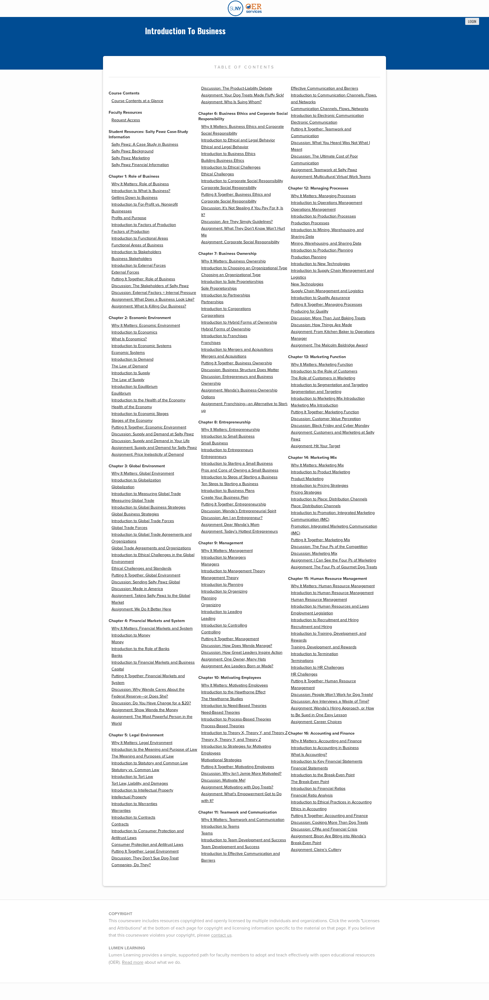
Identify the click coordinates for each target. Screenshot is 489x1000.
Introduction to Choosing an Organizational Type (244, 268)
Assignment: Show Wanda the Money (144, 709)
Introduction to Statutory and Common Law (149, 763)
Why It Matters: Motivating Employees (234, 685)
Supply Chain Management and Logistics (327, 291)
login (472, 21)
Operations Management (313, 209)
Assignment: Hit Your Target (315, 446)
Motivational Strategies (221, 760)
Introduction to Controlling (224, 625)
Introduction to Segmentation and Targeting (329, 384)
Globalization (122, 487)
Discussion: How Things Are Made (321, 324)
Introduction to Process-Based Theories (236, 719)
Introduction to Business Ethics (228, 153)
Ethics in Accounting (309, 809)
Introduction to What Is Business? (140, 190)
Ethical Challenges (217, 174)
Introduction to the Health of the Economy (148, 400)
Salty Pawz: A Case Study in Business (144, 144)
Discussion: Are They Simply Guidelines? (237, 221)
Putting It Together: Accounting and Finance (329, 815)
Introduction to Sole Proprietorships (232, 281)
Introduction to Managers (223, 557)
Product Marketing (307, 478)
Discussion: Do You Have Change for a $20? (151, 703)
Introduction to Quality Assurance (320, 297)
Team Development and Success (230, 846)
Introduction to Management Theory (233, 571)
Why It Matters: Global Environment (142, 473)
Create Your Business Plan (224, 497)
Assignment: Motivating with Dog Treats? (237, 787)
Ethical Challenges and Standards (141, 568)
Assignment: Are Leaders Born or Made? (237, 666)
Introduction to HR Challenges (317, 667)
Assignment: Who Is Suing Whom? (231, 102)
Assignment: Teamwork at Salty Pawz (324, 169)
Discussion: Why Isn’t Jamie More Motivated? (241, 773)
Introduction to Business (185, 30)
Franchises (211, 342)
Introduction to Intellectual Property (142, 790)
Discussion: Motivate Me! (223, 780)
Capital (117, 669)
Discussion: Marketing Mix (314, 553)
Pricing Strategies (306, 492)
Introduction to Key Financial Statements (327, 761)
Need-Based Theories (220, 712)
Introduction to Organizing (224, 591)
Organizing (211, 605)
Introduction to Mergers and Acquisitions (237, 349)
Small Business (214, 443)
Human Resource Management (319, 599)
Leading (208, 618)
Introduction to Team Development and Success (243, 840)
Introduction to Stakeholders (136, 252)
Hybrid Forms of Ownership (225, 329)
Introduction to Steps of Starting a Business (239, 477)
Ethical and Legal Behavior (224, 147)
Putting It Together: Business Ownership (236, 363)
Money (117, 642)
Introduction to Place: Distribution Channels (329, 499)
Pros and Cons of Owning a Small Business (239, 470)
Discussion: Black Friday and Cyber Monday (330, 425)
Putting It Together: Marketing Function (325, 412)
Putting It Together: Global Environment (145, 575)
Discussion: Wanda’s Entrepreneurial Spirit (238, 511)
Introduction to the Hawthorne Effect (233, 692)
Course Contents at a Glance (137, 100)
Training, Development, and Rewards (324, 647)
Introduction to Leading (221, 611)
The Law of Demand (129, 366)
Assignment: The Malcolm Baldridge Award (329, 345)
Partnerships (212, 302)
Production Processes (310, 223)
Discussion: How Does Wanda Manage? (236, 645)
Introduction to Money (130, 635)
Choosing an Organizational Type (231, 274)
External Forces (125, 272)
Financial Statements (309, 768)
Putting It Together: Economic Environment (148, 427)
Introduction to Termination (314, 653)
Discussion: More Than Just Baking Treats (328, 318)
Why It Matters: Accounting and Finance (326, 741)
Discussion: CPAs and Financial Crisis (324, 829)
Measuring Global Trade (132, 500)
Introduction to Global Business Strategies (148, 507)
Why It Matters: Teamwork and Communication (242, 819)
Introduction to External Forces (138, 265)
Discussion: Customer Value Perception (326, 418)
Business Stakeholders (131, 258)
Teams (207, 833)
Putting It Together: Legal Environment (145, 851)
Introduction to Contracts (133, 817)
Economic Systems (128, 352)
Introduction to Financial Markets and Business (153, 662)
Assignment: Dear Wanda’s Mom (230, 524)
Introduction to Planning (222, 584)
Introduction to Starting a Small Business (237, 463)
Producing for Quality (309, 311)
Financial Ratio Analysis (312, 795)
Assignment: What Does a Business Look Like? (152, 299)
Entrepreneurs (214, 456)
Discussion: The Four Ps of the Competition (329, 546)
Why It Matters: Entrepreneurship (230, 429)
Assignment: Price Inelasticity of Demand (147, 454)
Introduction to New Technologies (320, 263)
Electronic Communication (314, 122)
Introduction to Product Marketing (320, 472)
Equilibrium (121, 393)
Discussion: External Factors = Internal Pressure (153, 292)
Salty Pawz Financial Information (140, 164)
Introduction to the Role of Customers (324, 371)
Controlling (210, 632)
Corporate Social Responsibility (228, 187)
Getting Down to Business (134, 197)
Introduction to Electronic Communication (327, 115)
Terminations (302, 660)
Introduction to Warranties (134, 803)
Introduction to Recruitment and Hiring (325, 620)
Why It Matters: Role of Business (140, 184)
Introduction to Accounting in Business (325, 747)
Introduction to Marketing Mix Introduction (328, 398)
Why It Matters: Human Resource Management (333, 586)
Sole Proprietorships (219, 288)
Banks (117, 655)
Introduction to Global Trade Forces (142, 521)
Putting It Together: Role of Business (143, 279)
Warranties (121, 810)
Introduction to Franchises (224, 336)
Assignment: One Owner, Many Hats (233, 659)
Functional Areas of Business (137, 245)
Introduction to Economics (134, 332)
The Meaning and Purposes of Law (142, 756)
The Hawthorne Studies (222, 698)
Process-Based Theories (222, 726)
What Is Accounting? (309, 754)
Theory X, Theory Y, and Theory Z (231, 739)
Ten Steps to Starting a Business (229, 483)
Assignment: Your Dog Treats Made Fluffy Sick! (242, 95)
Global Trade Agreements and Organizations (151, 548)
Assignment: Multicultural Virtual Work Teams (331, 176)
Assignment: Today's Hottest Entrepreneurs (239, 531)
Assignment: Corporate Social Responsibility (240, 242)
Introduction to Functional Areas (139, 238)
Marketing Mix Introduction (314, 405)
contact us (221, 935)
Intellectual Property (129, 797)
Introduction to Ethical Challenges (231, 167)
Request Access (125, 120)
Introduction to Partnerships (225, 295)
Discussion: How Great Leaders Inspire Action (241, 652)
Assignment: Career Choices (316, 721)
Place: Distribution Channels (316, 506)
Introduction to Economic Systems (141, 345)
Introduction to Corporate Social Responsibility (242, 181)
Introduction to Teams (220, 826)
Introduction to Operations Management (326, 202)
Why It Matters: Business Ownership (233, 261)
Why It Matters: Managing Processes (323, 195)
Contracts (120, 824)
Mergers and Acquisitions (223, 356)
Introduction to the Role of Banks (140, 648)
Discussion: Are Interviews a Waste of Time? (330, 701)
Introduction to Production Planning (322, 250)
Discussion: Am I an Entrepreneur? (232, 517)
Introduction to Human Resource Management (332, 592)
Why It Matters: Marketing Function (322, 364)
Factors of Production (130, 231)
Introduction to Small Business (228, 436)
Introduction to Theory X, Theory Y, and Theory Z (244, 732)
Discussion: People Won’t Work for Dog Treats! (332, 694)
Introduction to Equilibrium (134, 386)
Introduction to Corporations (226, 308)
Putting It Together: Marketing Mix (320, 539)
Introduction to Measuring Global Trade (146, 493)
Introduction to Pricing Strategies (319, 485)
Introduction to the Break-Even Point (323, 775)
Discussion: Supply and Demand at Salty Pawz (152, 434)
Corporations (212, 315)
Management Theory (220, 577)
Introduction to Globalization (136, 480)
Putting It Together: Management (230, 638)
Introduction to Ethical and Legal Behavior (238, 140)
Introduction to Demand (132, 359)
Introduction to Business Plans (228, 490)
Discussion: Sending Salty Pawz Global (145, 582)
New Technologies (307, 284)
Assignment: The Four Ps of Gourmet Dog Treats (334, 567)
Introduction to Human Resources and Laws (330, 606)
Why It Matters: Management (227, 550)
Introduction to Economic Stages (140, 413)
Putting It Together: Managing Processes (326, 304)
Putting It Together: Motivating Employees (237, 766)
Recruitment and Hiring (311, 626)
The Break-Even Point (310, 781)
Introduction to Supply (130, 373)
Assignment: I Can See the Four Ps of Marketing (333, 560)
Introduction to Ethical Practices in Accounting (331, 802)
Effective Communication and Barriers (324, 88)
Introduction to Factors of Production (143, 224)
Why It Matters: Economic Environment (145, 325)
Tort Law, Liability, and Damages (139, 783)
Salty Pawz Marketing (130, 158)
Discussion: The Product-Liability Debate (236, 88)
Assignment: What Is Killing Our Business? (148, 306)
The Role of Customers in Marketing (323, 378)
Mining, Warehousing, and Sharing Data (326, 243)
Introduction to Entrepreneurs (227, 450)
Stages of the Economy (132, 420)
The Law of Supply (127, 379)
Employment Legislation (312, 613)
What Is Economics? (129, 339)
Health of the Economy (131, 407)
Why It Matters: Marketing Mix (317, 465)
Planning (208, 598)
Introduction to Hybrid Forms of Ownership (239, 322)
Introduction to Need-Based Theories (234, 705)
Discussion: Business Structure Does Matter (240, 369)
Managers (210, 564)
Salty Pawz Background (132, 151)
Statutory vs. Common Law (135, 769)
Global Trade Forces (129, 527)
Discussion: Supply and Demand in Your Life (150, 440)
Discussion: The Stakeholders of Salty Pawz (150, 285)
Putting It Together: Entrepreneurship (233, 504)
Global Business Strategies (135, 514)
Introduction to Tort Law (132, 776)
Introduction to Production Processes (323, 216)
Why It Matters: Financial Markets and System (152, 628)
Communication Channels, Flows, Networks (329, 108)
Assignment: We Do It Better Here (141, 609)
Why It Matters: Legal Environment (141, 742)
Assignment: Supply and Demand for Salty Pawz (154, 447)
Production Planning (308, 257)
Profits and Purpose (128, 218)
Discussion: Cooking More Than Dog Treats (329, 822)
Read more (132, 962)
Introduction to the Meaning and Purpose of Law (154, 749)
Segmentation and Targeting (316, 391)
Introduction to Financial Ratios (318, 788)
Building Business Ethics (222, 160)
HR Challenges (304, 674)
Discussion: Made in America (137, 588)
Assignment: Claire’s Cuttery (316, 849)
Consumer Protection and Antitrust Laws (147, 844)
